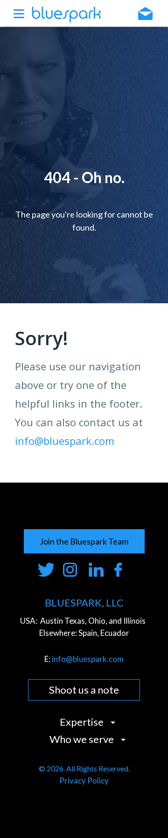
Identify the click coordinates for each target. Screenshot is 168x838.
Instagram (71, 570)
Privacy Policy (84, 780)
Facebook (122, 570)
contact (145, 13)
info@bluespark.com (64, 441)
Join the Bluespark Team (84, 541)
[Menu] (19, 13)
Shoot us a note (84, 689)
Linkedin (97, 570)
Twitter (45, 570)
